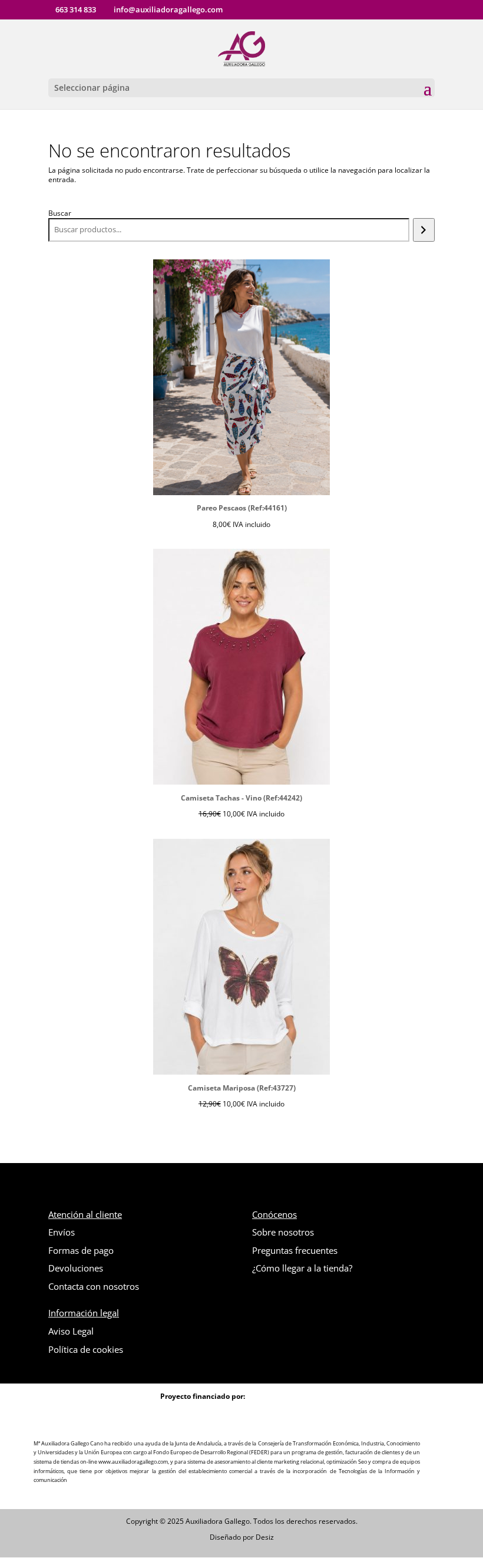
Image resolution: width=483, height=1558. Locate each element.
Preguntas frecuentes (295, 1250)
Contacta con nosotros (93, 1286)
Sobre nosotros (283, 1232)
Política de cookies (85, 1349)
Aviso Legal (71, 1331)
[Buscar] (424, 230)
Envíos (61, 1232)
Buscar (59, 213)
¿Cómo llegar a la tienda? (302, 1268)
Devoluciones (75, 1268)
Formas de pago (81, 1250)
